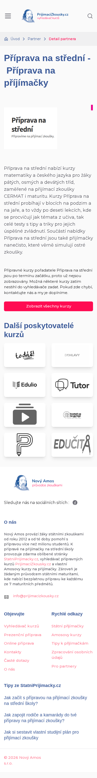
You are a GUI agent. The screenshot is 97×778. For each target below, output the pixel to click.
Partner (34, 39)
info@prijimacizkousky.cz (36, 596)
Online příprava (19, 643)
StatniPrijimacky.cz (21, 559)
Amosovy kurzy (66, 634)
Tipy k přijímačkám (69, 643)
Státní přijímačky (67, 626)
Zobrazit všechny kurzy (48, 306)
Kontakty (12, 652)
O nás (9, 669)
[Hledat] (90, 16)
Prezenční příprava (22, 634)
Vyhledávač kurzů (21, 626)
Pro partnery (63, 666)
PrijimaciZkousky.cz (33, 564)
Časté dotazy (16, 660)
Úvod (15, 39)
